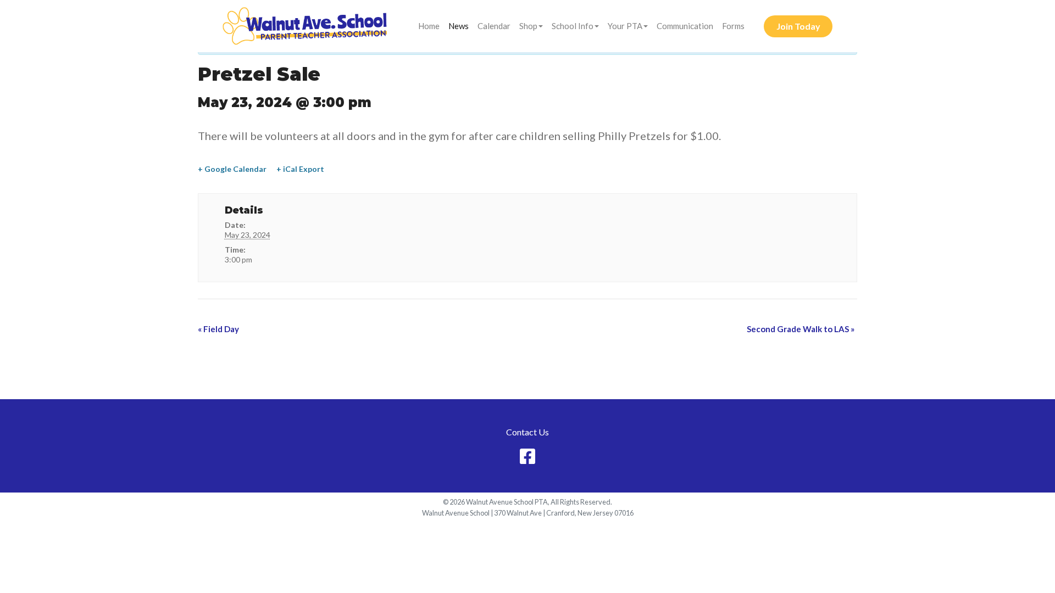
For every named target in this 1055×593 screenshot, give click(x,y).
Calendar (493, 26)
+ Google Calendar (232, 169)
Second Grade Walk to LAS (800, 329)
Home (429, 26)
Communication (685, 26)
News (458, 26)
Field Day (218, 329)
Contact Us (527, 432)
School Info (572, 26)
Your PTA (625, 26)
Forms (733, 26)
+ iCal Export (300, 169)
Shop (528, 26)
